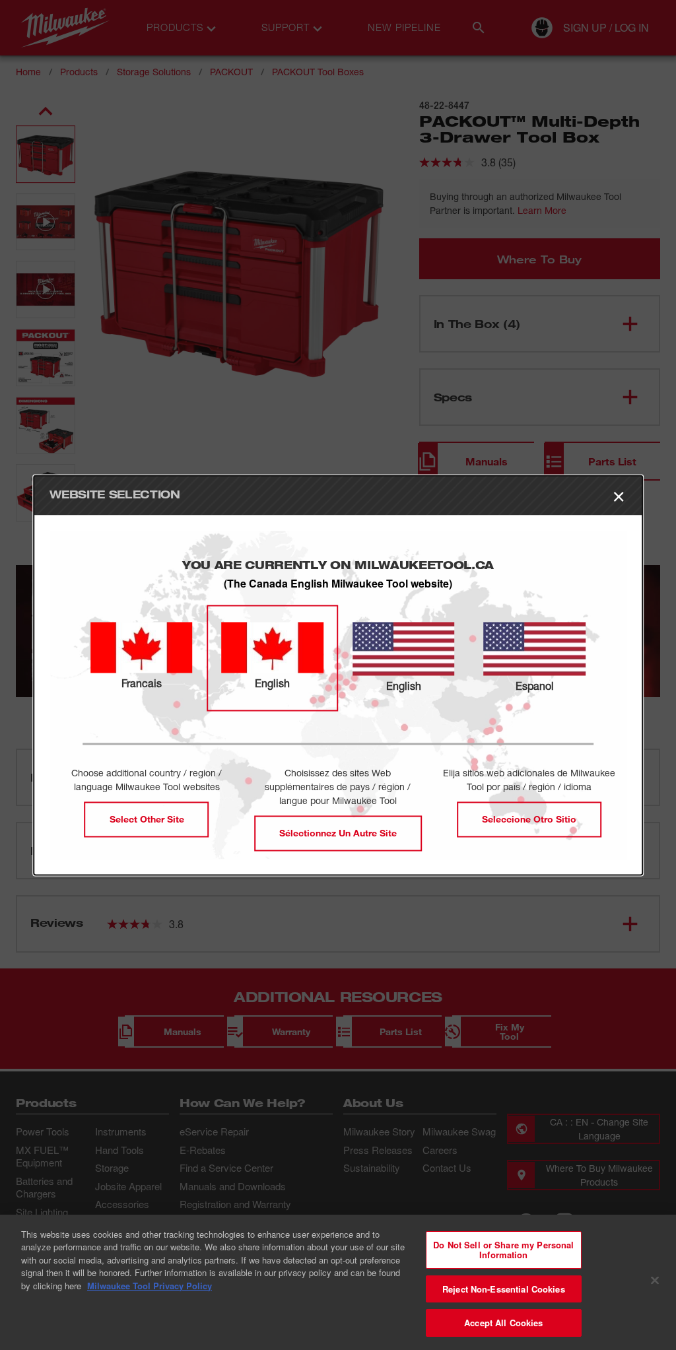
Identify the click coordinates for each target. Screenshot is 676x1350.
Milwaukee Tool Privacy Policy (149, 1285)
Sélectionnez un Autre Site (338, 832)
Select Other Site (147, 819)
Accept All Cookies (503, 1322)
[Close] (654, 1280)
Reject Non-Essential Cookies (503, 1289)
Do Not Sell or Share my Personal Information (503, 1250)
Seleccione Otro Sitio (529, 819)
